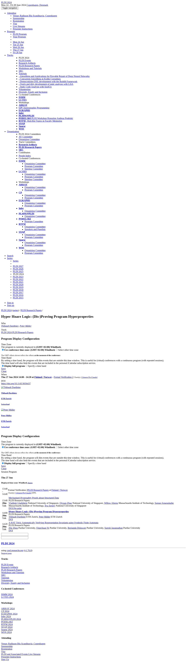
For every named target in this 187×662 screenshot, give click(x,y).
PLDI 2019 (18, 287)
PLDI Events (25, 60)
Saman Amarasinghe (164, 503)
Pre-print (17, 508)
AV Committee (26, 136)
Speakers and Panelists (35, 229)
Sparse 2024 (7, 629)
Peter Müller (25, 326)
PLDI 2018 (18, 290)
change (30, 483)
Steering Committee (34, 169)
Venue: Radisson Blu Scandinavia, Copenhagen (35, 15)
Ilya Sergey (50, 505)
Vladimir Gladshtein (18, 503)
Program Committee (34, 166)
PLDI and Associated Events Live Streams (20, 654)
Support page (6, 553)
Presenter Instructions (23, 29)
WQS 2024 (6, 632)
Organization (13, 131)
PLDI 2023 (18, 276)
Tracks (10, 55)
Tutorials (23, 73)
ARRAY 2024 (8, 608)
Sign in (10, 302)
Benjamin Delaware (77, 528)
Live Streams (19, 26)
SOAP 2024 (6, 627)
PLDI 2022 (18, 279)
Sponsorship (18, 18)
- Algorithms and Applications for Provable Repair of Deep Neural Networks (54, 76)
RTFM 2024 (7, 624)
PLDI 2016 (18, 295)
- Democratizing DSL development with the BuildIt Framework (48, 81)
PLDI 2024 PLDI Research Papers (17, 332)
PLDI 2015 (18, 298)
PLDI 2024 (6, 310)
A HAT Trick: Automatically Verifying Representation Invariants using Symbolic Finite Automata (53, 522)
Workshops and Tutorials (30, 68)
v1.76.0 (28, 550)
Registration (18, 21)
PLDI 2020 (18, 284)
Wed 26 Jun (18, 47)
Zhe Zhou (13, 528)
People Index (25, 155)
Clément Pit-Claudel (89, 377)
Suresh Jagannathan (113, 528)
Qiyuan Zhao (66, 503)
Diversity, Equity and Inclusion (33, 92)
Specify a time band (37, 366)
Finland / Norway (43, 377)
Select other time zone (68, 350)
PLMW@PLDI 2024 (11, 619)
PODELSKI (7, 621)
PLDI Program (20, 34)
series (15, 310)
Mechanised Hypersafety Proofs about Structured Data (34, 498)
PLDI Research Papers (29, 65)
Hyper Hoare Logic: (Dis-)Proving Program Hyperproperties (39, 511)
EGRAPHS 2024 (9, 614)
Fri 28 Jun (17, 52)
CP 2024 (5, 611)
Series (15, 261)
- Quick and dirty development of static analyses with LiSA (46, 84)
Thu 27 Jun (18, 50)
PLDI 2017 (18, 292)
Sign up (10, 305)
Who (3, 323)
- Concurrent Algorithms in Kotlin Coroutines (40, 79)
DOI (3, 381)
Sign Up (5, 659)
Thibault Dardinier (10, 326)
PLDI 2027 (18, 266)
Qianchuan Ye (42, 528)
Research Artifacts (27, 63)
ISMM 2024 (7, 594)
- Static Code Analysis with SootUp (35, 86)
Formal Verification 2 (63, 377)
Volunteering (25, 89)
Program (11, 31)
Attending (11, 13)
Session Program (9, 472)
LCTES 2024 (7, 597)
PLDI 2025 (18, 271)
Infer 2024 (6, 616)
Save (3, 368)
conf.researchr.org (15, 550)
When (4, 374)
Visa (15, 23)
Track (3, 330)
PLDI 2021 (18, 282)
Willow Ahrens (111, 503)
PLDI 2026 (18, 269)
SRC (21, 71)
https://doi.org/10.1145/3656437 (16, 383)
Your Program (19, 37)
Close (3, 371)
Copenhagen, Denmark (37, 5)
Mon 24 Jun (18, 42)
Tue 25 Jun (18, 44)
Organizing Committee (29, 139)
